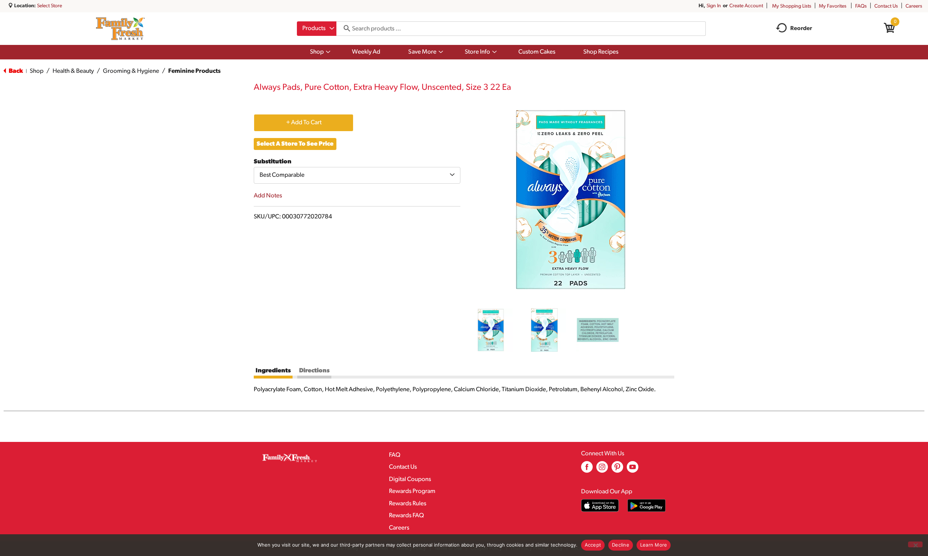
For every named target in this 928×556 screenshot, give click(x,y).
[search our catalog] (344, 28)
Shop (37, 71)
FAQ (394, 455)
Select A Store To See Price (295, 144)
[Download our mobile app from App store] (600, 505)
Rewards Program (412, 491)
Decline (620, 545)
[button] (491, 330)
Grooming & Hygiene (131, 71)
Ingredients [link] (273, 371)
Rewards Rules (407, 504)
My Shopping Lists (791, 6)
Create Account (746, 6)
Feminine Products (194, 71)
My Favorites (832, 6)
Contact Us (886, 6)
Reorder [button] (801, 29)
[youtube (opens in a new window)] (632, 470)
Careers (914, 6)
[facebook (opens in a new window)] (587, 470)
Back (15, 71)
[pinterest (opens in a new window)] (617, 470)
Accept (593, 545)
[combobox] (316, 28)
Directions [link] (314, 371)
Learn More (653, 545)
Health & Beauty (73, 71)
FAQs (861, 6)
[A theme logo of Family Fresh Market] (120, 28)
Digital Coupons (410, 479)
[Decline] (915, 544)
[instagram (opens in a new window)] (602, 470)
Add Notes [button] (268, 196)
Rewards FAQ (406, 516)
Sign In (714, 6)
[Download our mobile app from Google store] (646, 505)
